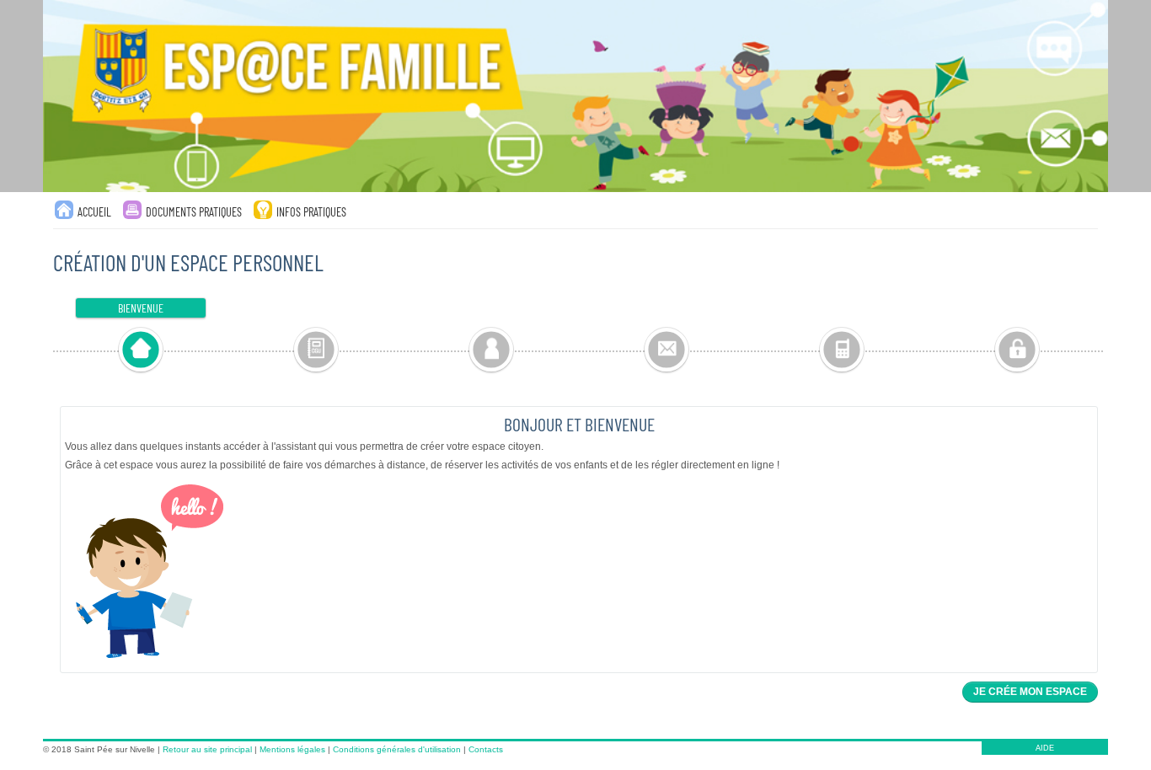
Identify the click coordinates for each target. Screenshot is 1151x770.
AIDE (1045, 748)
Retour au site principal (207, 749)
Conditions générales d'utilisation (397, 749)
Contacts (485, 749)
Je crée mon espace (1030, 692)
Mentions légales (292, 749)
